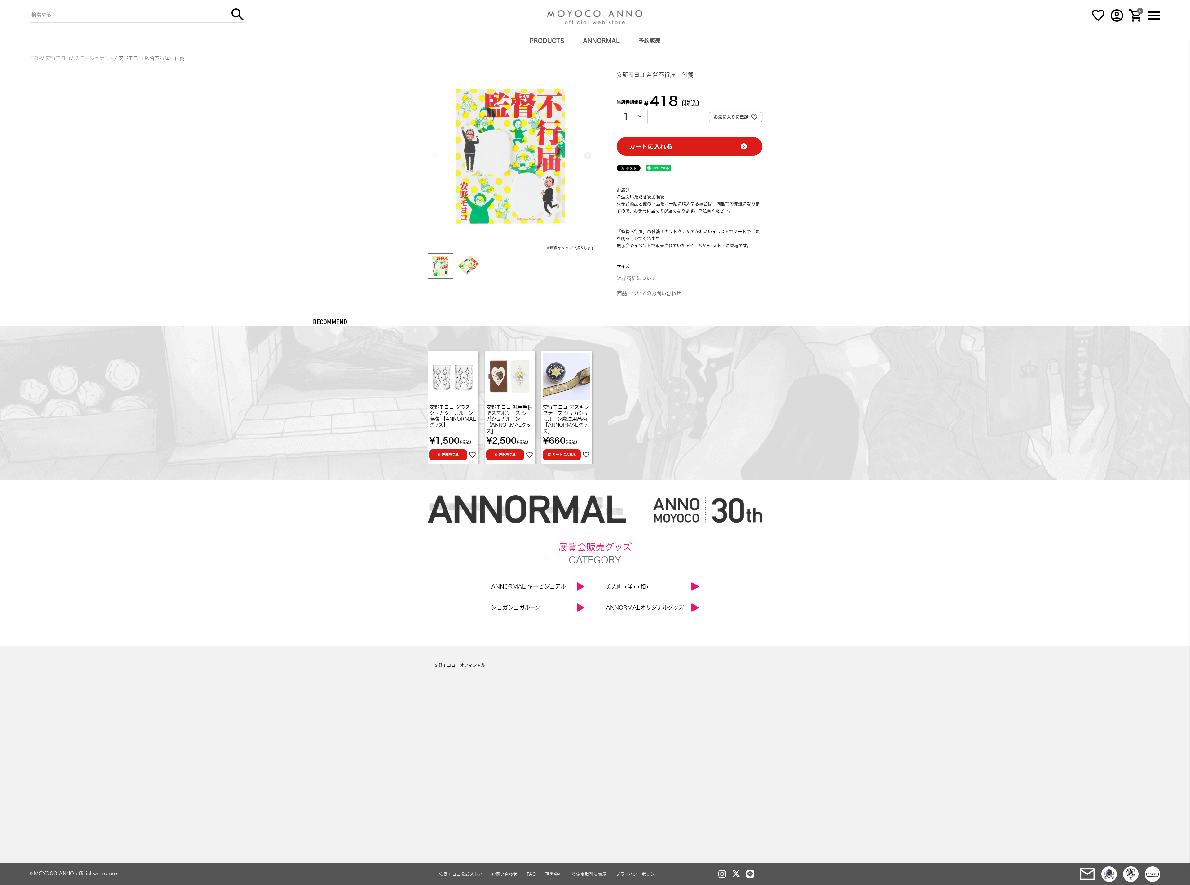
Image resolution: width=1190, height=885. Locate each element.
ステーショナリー (94, 58)
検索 (237, 14)
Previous (435, 155)
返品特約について (636, 278)
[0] (1135, 20)
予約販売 (649, 40)
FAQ (531, 874)
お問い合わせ (504, 874)
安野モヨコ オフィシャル (459, 665)
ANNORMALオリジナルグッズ (645, 607)
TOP (36, 58)
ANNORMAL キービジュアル (528, 586)
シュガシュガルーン (515, 607)
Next (587, 155)
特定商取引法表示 (589, 874)
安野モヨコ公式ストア (460, 874)
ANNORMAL (601, 40)
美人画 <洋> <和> (627, 586)
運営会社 (553, 874)
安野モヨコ (58, 58)
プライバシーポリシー (637, 874)
